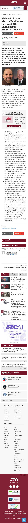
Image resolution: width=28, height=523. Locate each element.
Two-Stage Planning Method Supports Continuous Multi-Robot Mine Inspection (18, 287)
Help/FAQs (16, 441)
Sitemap (16, 443)
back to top (22, 474)
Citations (5, 240)
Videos (15, 427)
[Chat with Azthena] (24, 520)
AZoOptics (6, 416)
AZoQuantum (17, 412)
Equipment (6, 433)
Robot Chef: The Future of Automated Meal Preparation (14, 358)
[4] (5, 301)
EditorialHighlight (14, 274)
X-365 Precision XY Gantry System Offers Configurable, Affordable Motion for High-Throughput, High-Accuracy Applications (18, 304)
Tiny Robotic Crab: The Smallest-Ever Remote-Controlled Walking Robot (14, 365)
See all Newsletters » (7, 400)
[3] (5, 294)
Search (16, 451)
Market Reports (18, 431)
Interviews (6, 435)
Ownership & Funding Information (17, 469)
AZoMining (6, 420)
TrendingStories (5, 274)
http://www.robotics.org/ (9, 228)
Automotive (11, 385)
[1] (5, 279)
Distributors (17, 437)
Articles (6, 431)
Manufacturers (18, 435)
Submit (24, 270)
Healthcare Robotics (6, 446)
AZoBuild (6, 418)
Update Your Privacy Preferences (14, 518)
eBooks (5, 439)
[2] (5, 286)
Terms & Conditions (19, 460)
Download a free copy (14, 126)
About (5, 427)
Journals (6, 443)
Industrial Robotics (17, 14)
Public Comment (22, 266)
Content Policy (17, 465)
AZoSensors (17, 410)
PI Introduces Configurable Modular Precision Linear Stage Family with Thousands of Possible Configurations (18, 315)
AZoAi (15, 414)
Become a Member (19, 449)
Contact (16, 455)
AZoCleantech (7, 414)
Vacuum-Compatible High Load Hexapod (17, 293)
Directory (6, 437)
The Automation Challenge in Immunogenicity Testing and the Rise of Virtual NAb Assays (14, 349)
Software (16, 429)
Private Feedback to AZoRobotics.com (16, 267)
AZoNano (6, 412)
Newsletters (17, 453)
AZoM (5, 410)
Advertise (16, 457)
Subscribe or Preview (13, 379)
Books (5, 441)
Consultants (17, 439)
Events (15, 433)
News (9, 14)
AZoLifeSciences (18, 418)
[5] (5, 313)
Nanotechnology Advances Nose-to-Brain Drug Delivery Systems (18, 279)
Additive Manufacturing (14, 377)
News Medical (17, 416)
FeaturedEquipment (22, 274)
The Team (16, 445)
